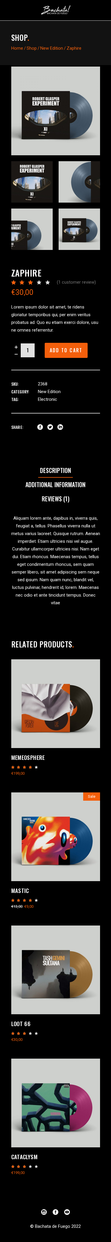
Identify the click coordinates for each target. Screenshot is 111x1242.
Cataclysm (24, 1156)
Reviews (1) (56, 498)
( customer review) (76, 282)
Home (17, 48)
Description (55, 470)
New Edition (51, 48)
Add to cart (66, 350)
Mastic (20, 890)
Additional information (55, 484)
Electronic (47, 399)
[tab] (55, 470)
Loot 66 (21, 1023)
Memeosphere (28, 757)
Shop (32, 48)
